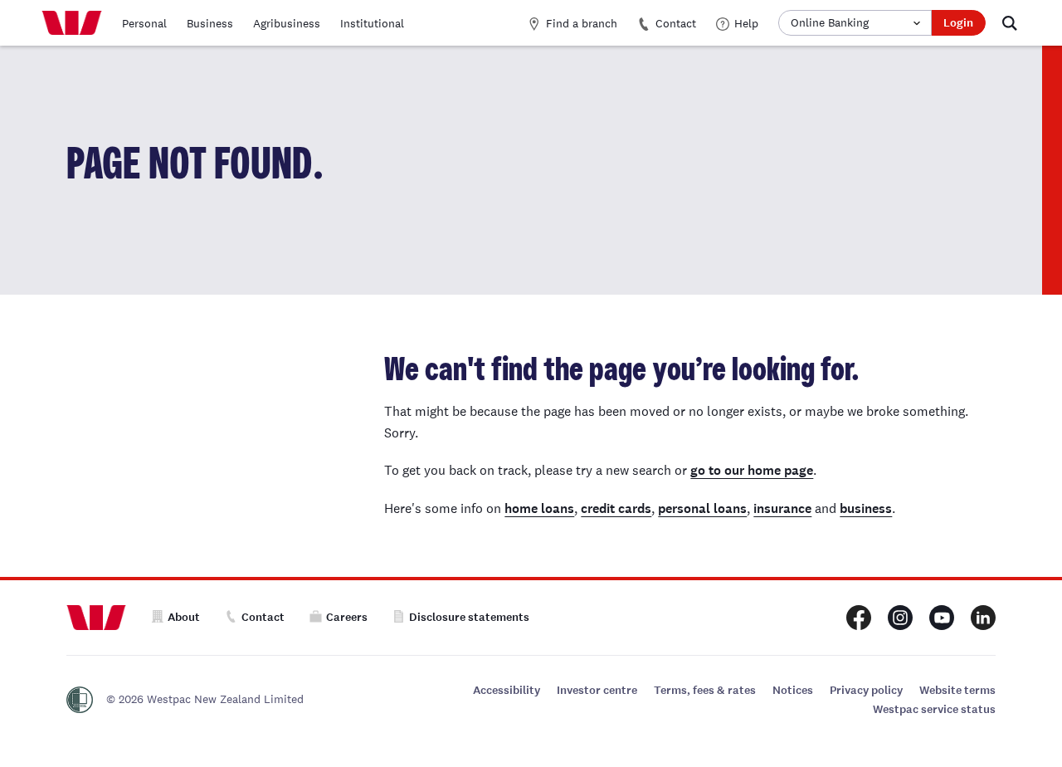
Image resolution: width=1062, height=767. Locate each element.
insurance (782, 508)
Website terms (957, 690)
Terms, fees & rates (705, 690)
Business (210, 23)
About (184, 617)
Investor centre (597, 690)
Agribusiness (286, 23)
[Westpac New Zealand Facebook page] (858, 617)
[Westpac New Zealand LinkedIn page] (983, 617)
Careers (347, 617)
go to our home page (751, 470)
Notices (792, 690)
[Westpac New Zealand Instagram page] (900, 617)
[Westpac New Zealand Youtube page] (941, 617)
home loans (539, 508)
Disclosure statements (469, 617)
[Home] (71, 23)
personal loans (702, 508)
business (866, 508)
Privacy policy (866, 690)
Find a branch (581, 23)
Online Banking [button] (830, 22)
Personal (144, 23)
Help (746, 23)
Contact (675, 23)
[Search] (1009, 23)
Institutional (372, 23)
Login (958, 23)
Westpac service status (934, 709)
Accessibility (506, 690)
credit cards (616, 508)
